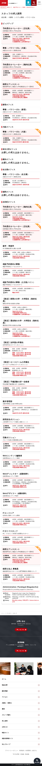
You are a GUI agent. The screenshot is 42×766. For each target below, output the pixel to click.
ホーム (2, 613)
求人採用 (9, 613)
